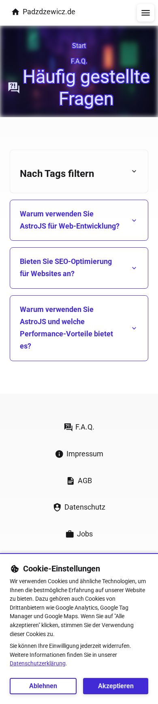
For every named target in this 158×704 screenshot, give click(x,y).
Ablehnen (43, 686)
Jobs (85, 534)
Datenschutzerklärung (38, 663)
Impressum (84, 453)
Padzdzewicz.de (49, 11)
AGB (85, 480)
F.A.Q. (79, 61)
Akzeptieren (116, 686)
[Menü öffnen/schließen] (145, 13)
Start (79, 46)
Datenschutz (84, 507)
